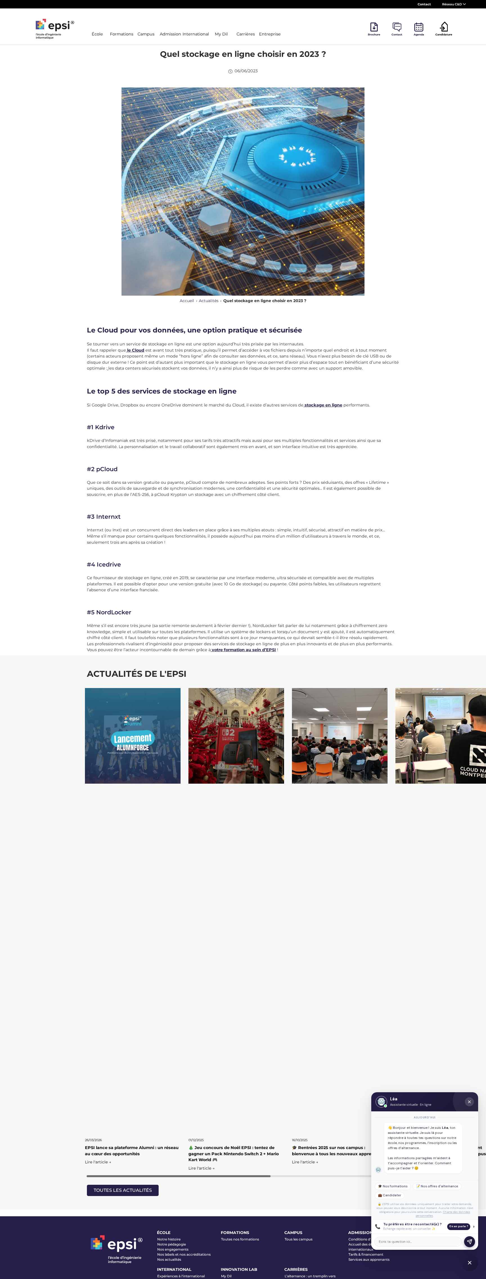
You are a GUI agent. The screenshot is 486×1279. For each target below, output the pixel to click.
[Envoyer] (469, 1241)
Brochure (374, 34)
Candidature (443, 34)
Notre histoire (169, 1239)
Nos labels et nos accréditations (184, 1254)
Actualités (209, 300)
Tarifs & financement (365, 1254)
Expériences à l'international (181, 1276)
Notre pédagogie (171, 1244)
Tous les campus (298, 1239)
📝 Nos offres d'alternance (437, 1186)
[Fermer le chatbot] (469, 1101)
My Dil (226, 1276)
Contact (424, 4)
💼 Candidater (389, 1195)
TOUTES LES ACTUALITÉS (123, 1190)
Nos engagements (172, 1249)
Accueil (187, 300)
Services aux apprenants (369, 1259)
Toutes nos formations (240, 1239)
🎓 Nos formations (393, 1186)
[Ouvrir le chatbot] (469, 1262)
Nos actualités (169, 1259)
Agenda (419, 34)
